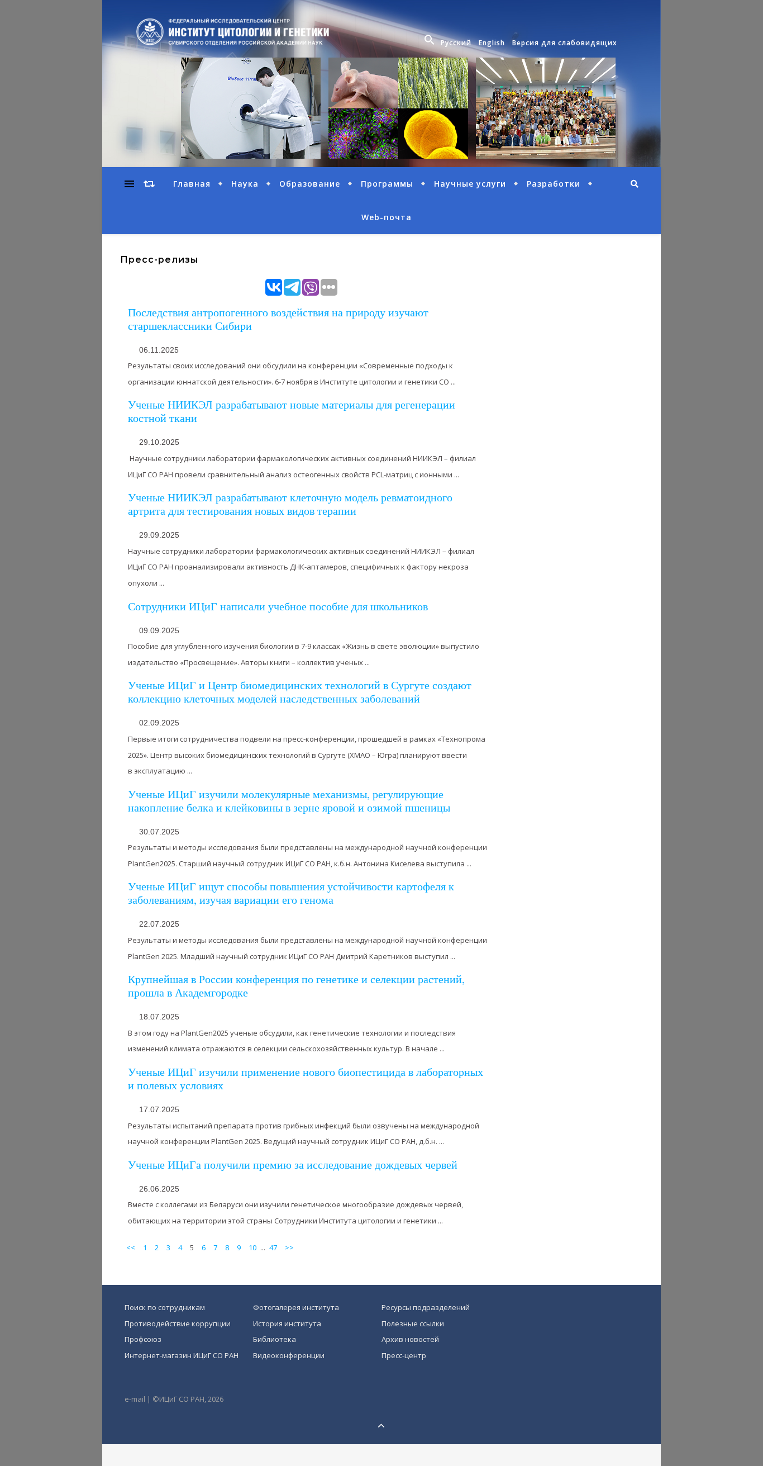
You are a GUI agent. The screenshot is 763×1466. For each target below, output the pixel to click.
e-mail (135, 1399)
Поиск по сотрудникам (165, 1307)
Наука (245, 183)
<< (130, 1247)
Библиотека (274, 1339)
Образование (309, 183)
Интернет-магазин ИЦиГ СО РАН (182, 1355)
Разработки (553, 183)
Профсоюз (143, 1339)
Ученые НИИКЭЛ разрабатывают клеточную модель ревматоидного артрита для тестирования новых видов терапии (290, 504)
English (492, 43)
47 (273, 1247)
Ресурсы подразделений (426, 1307)
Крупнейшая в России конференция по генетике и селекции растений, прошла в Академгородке (296, 985)
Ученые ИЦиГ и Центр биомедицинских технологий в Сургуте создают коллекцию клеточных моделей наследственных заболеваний (299, 691)
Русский (456, 43)
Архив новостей (410, 1339)
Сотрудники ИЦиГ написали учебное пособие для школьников (278, 606)
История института (287, 1323)
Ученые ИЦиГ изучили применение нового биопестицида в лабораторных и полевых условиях (305, 1078)
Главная (192, 183)
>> (289, 1247)
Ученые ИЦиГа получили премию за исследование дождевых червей (292, 1164)
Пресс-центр (404, 1355)
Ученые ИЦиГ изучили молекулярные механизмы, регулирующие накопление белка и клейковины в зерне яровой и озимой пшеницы (289, 800)
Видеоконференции (289, 1355)
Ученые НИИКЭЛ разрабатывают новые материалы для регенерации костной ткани (291, 411)
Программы (387, 183)
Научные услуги (470, 183)
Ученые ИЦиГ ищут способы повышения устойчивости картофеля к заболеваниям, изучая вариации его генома (291, 893)
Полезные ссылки (413, 1323)
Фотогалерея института (296, 1307)
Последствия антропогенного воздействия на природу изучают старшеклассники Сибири (278, 319)
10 (252, 1247)
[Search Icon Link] (431, 43)
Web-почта (386, 217)
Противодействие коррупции (178, 1323)
